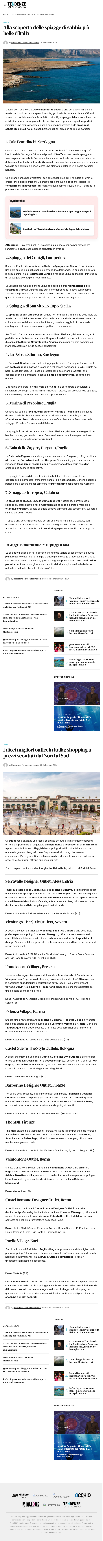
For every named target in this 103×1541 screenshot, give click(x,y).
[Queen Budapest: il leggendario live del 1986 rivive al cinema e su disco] (59, 647)
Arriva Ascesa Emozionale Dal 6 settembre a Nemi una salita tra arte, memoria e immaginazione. (25, 617)
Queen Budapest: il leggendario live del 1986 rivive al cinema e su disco (83, 647)
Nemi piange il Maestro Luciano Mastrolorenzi (81, 632)
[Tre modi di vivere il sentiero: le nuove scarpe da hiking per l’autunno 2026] (59, 601)
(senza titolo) (63, 698)
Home (5, 14)
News (6, 745)
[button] (4, 5)
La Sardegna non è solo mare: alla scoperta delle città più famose (82, 662)
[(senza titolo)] (77, 693)
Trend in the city (64, 714)
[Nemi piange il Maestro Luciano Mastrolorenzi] (59, 632)
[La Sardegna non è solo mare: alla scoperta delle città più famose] (59, 662)
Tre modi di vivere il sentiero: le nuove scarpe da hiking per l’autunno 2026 (84, 601)
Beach (6, 22)
